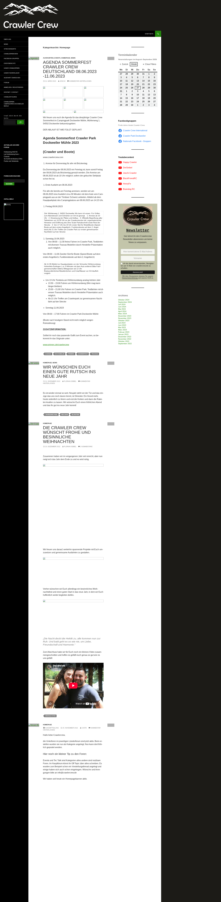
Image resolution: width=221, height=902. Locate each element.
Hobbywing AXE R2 (11, 152)
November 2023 (124, 318)
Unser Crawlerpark (12, 68)
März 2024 (122, 314)
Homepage (65, 58)
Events (57, 58)
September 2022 (125, 344)
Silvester (75, 414)
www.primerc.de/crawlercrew (56, 345)
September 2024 (125, 302)
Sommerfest (83, 354)
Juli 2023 (121, 323)
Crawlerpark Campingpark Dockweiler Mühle (14, 104)
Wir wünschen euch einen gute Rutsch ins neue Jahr (69, 372)
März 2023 (122, 330)
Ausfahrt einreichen (12, 77)
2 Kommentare (86, 446)
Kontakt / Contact (11, 92)
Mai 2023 (122, 327)
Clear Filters (150, 64)
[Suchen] (20, 122)
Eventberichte (9, 63)
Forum (6, 82)
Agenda (48, 354)
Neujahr (64, 414)
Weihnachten (50, 716)
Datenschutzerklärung (130, 278)
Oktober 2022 (123, 341)
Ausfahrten (48, 58)
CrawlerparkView (11, 54)
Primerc (71, 354)
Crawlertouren (10, 97)
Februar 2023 (123, 332)
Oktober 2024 (123, 300)
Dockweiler (59, 354)
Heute (134, 64)
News (73, 58)
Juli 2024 (121, 304)
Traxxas (94, 354)
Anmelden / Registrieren (13, 87)
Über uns (7, 39)
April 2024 (122, 311)
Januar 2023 (123, 334)
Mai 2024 (122, 309)
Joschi (62, 81)
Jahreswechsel (51, 414)
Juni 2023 (122, 325)
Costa (84, 728)
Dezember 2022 (124, 337)
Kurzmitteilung (52, 728)
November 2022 (124, 339)
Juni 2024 (122, 307)
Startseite (149, 34)
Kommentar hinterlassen (80, 81)
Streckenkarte (10, 49)
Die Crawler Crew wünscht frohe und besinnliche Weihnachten (67, 434)
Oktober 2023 (123, 320)
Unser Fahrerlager (11, 73)
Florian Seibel (70, 381)
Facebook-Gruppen (11, 58)
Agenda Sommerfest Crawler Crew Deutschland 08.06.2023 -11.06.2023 (70, 69)
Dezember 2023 (124, 316)
